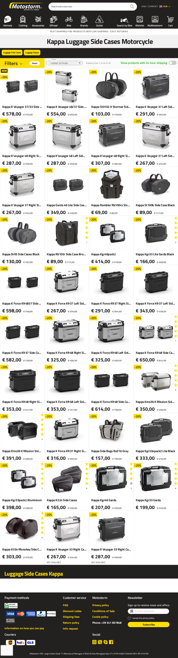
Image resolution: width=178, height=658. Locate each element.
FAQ (65, 605)
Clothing (23, 25)
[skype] (105, 642)
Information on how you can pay (24, 628)
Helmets (7, 25)
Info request (70, 628)
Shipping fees (71, 617)
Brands (84, 25)
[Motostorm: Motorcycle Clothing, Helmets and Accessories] (26, 6)
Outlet (99, 25)
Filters (11, 63)
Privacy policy (100, 605)
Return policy (71, 623)
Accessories (38, 25)
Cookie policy (100, 617)
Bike (69, 25)
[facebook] (111, 642)
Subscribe (149, 624)
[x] (100, 642)
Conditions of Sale (103, 611)
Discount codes (72, 611)
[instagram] (94, 642)
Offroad (54, 25)
